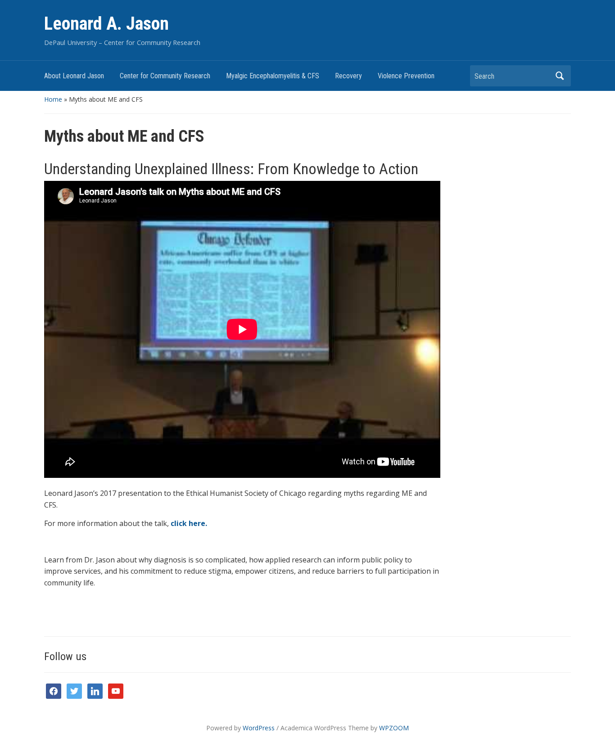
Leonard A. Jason (106, 23)
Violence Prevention (406, 76)
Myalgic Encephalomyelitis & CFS (272, 76)
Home (53, 99)
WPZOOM (394, 728)
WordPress (259, 728)
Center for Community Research (165, 76)
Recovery (348, 76)
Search (559, 76)
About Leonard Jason (74, 76)
